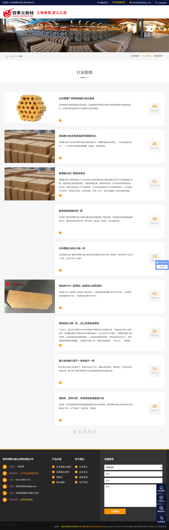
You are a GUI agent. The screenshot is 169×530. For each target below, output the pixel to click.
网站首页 (70, 25)
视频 (93, 25)
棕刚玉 (59, 477)
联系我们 (146, 25)
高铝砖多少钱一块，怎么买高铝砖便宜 (79, 323)
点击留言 (115, 511)
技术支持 (158, 56)
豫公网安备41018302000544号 (92, 527)
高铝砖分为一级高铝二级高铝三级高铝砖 (80, 285)
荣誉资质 (83, 477)
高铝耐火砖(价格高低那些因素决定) (77, 136)
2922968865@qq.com (141, 3)
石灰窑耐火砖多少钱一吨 (72, 248)
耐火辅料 (60, 482)
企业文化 (83, 472)
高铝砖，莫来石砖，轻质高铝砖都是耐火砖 (81, 398)
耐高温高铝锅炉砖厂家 (71, 211)
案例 (103, 25)
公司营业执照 (26, 499)
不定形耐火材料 (63, 467)
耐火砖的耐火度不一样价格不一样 (77, 360)
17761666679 (162, 515)
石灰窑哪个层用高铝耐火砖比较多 (77, 98)
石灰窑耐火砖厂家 (10, 525)
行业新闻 (146, 56)
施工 (134, 25)
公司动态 (135, 56)
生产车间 (83, 482)
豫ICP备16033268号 (70, 527)
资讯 (113, 25)
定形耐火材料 (62, 472)
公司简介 (83, 467)
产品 (82, 25)
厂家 (124, 25)
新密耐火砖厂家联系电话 (72, 173)
